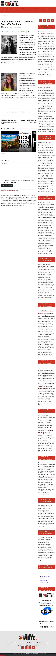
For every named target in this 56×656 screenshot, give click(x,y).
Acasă (2, 15)
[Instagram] (44, 20)
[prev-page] (2, 154)
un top (44, 33)
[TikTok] (48, 20)
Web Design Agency (39, 653)
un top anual (45, 266)
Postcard (6, 15)
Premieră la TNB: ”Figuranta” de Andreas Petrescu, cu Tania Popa (9, 122)
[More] (28, 31)
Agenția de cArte (9, 27)
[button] (53, 9)
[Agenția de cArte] (2, 27)
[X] (52, 20)
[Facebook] (40, 20)
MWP (45, 653)
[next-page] (4, 154)
